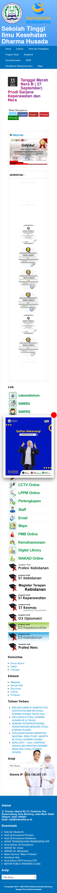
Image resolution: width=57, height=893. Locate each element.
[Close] (54, 415)
